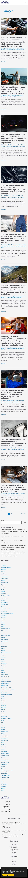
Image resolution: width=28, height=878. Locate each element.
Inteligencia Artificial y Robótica (8, 690)
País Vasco (3, 744)
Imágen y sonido (4, 674)
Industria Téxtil (4, 685)
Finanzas (3, 650)
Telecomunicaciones (5, 775)
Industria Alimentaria (5, 676)
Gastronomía (4, 663)
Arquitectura (4, 573)
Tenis (2, 779)
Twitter (14, 863)
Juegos (2, 696)
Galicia (2, 661)
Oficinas (3, 733)
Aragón (13, 48)
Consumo (3, 617)
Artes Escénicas (4, 576)
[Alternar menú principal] (25, 2)
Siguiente (24, 514)
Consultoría (3, 615)
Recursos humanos (5, 753)
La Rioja (3, 698)
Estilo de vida (4, 646)
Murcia (2, 720)
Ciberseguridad (4, 604)
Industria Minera (5, 683)
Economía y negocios (5, 635)
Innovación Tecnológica (6, 687)
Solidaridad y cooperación (7, 771)
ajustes (11, 872)
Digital (2, 626)
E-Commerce (4, 630)
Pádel (2, 742)
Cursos (2, 622)
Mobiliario (3, 711)
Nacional (3, 96)
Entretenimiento (4, 641)
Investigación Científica (6, 694)
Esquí (2, 644)
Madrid (2, 703)
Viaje (23, 49)
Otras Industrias (4, 735)
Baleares (3, 584)
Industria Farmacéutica (6, 681)
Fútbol (2, 659)
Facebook (14, 859)
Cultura (3, 619)
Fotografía (3, 654)
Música (2, 722)
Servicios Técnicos (18, 49)
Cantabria (3, 593)
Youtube (14, 861)
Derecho (3, 624)
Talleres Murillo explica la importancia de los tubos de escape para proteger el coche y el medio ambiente (13, 488)
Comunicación (4, 611)
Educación (3, 637)
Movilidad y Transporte (12, 146)
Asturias (3, 580)
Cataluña (3, 600)
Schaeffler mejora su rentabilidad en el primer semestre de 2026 (13, 830)
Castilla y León (4, 598)
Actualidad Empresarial (6, 567)
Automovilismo (18, 48)
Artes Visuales (4, 578)
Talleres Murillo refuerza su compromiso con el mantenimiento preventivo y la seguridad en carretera (13, 442)
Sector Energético (5, 755)
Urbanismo (3, 786)
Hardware (3, 665)
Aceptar (5, 874)
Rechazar (11, 874)
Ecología (3, 633)
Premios (3, 749)
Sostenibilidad (4, 773)
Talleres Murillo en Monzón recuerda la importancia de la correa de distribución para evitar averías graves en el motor (13, 238)
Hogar (2, 670)
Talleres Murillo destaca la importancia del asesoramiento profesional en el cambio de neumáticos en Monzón (13, 189)
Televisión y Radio (5, 777)
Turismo (3, 781)
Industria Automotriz (18, 95)
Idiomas (3, 672)
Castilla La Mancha (5, 595)
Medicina (3, 709)
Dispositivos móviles (5, 628)
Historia (3, 668)
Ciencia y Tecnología (5, 608)
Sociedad (3, 766)
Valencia (3, 788)
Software (3, 768)
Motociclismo (4, 716)
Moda (2, 714)
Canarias (3, 591)
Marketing (3, 705)
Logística (3, 700)
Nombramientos (4, 731)
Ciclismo (3, 606)
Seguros (3, 757)
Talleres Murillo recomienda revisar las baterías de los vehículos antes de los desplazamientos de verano (13, 90)
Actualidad (3, 565)
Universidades (4, 784)
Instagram (14, 864)
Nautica (3, 727)
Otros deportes (4, 738)
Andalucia (3, 569)
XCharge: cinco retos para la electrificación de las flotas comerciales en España (14, 835)
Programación (4, 751)
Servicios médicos (5, 760)
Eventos (3, 648)
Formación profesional (6, 652)
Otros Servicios (10, 49)
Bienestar (3, 587)
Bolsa (2, 589)
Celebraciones (4, 602)
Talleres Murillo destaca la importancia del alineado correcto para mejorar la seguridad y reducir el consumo (12, 394)
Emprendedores (4, 639)
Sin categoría (4, 764)
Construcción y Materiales (7, 613)
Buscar (2, 520)
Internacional (4, 692)
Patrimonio (3, 746)
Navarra (3, 729)
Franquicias (3, 657)
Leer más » (3, 61)
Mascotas (3, 707)
